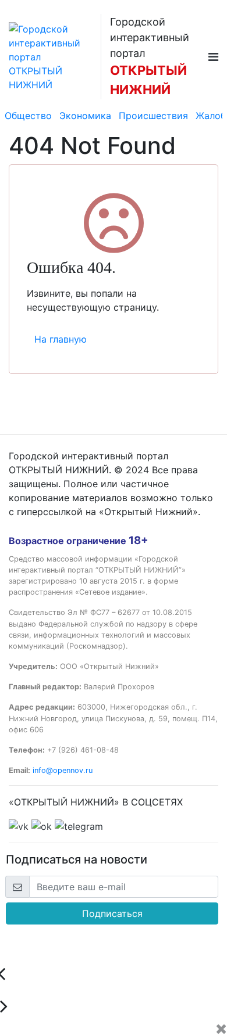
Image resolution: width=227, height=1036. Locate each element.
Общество (28, 115)
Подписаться (112, 913)
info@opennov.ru (63, 770)
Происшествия (153, 115)
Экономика (85, 115)
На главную (60, 339)
